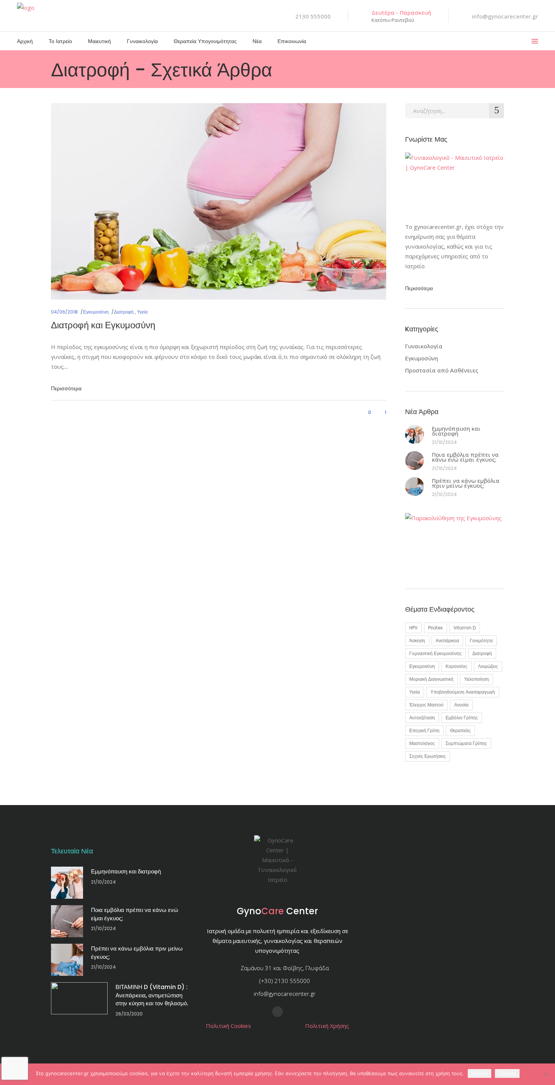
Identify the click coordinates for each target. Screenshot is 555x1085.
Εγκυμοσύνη (96, 312)
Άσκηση (417, 640)
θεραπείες (460, 730)
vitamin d (464, 627)
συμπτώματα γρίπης (466, 743)
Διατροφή (124, 312)
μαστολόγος (422, 743)
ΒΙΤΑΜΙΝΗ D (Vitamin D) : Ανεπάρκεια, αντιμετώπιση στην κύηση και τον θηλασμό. (152, 995)
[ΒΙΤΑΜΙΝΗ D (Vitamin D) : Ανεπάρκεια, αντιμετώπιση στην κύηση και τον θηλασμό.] (79, 998)
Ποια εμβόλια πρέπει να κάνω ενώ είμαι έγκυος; (465, 457)
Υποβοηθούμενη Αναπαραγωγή (462, 692)
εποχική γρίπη (424, 730)
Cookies (507, 1073)
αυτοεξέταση (422, 717)
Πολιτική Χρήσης (327, 1025)
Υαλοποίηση (476, 679)
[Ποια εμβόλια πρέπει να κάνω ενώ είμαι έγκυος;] (414, 460)
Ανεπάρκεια (447, 640)
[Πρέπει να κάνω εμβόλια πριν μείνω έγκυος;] (414, 486)
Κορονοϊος (456, 666)
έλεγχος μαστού (426, 705)
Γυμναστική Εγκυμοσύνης (435, 653)
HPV (413, 627)
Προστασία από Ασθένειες (441, 370)
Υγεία (142, 312)
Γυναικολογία (423, 346)
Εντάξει (479, 1073)
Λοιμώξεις (488, 666)
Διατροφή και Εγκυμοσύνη (103, 325)
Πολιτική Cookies (228, 1025)
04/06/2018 (64, 312)
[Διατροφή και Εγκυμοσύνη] (218, 201)
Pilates (435, 627)
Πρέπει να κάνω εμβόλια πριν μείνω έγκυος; (465, 483)
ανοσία (461, 705)
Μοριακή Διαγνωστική (431, 679)
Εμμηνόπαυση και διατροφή (456, 431)
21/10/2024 (444, 442)
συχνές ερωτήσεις (427, 756)
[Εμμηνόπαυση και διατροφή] (414, 434)
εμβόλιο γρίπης (462, 717)
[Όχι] (545, 1074)
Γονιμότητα (481, 640)
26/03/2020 (129, 1014)
